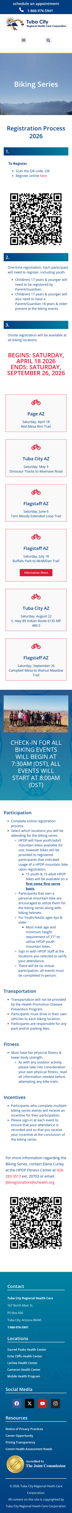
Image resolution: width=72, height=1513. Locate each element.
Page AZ (36, 414)
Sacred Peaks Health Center (26, 1350)
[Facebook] (16, 1403)
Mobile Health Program (23, 1376)
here (43, 175)
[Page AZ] (36, 402)
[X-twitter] (29, 1403)
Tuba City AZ (36, 458)
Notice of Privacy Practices (24, 1429)
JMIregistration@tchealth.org (30, 1182)
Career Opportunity (19, 1436)
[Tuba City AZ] (36, 447)
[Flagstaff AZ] (36, 492)
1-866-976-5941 (40, 10)
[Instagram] (55, 1403)
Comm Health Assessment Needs (29, 1449)
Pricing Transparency (20, 1442)
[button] (23, 40)
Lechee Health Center (22, 1363)
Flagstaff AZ (36, 503)
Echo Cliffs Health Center (24, 1356)
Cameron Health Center (23, 1370)
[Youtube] (42, 1403)
